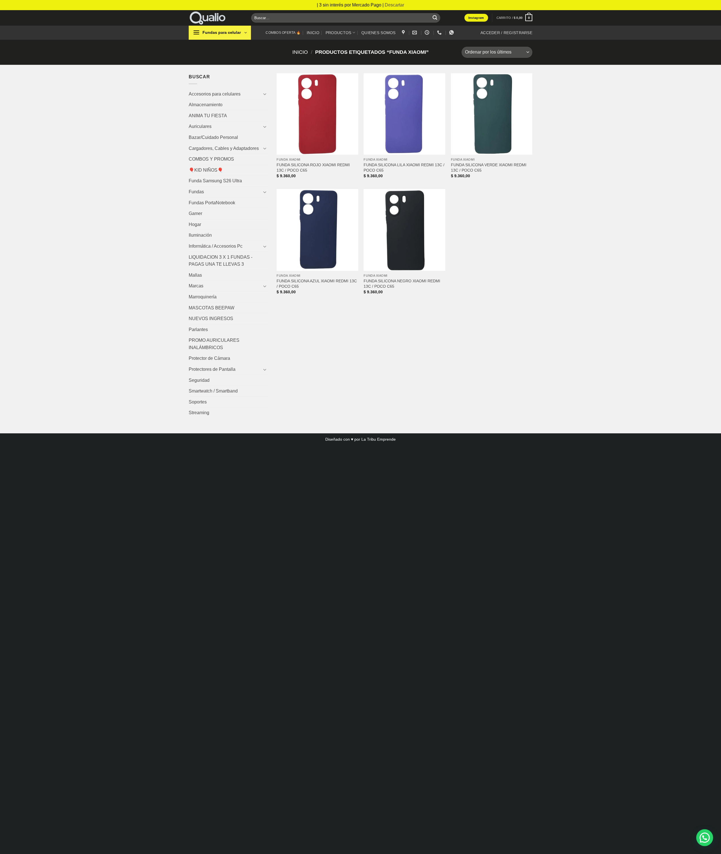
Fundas (196, 191)
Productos (338, 32)
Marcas (196, 285)
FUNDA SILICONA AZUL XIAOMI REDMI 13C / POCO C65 (317, 284)
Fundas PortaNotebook (212, 202)
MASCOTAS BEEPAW (211, 307)
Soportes (198, 402)
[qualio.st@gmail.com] (415, 32)
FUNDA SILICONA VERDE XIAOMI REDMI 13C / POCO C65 (488, 167)
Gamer (195, 213)
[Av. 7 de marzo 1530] (404, 32)
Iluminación (200, 235)
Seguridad (199, 380)
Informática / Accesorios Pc (215, 246)
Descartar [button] (394, 5)
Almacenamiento (205, 104)
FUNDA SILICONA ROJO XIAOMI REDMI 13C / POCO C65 (313, 167)
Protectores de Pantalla (212, 369)
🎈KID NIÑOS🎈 (206, 170)
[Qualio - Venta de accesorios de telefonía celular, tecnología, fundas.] (216, 18)
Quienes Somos (378, 32)
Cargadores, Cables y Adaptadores (224, 148)
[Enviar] (435, 18)
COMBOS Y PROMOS (211, 159)
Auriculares (200, 126)
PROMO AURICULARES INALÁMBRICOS (214, 344)
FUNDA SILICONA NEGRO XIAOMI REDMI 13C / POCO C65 (402, 284)
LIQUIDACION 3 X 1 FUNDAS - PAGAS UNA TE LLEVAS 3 (220, 261)
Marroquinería (203, 296)
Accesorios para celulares (215, 94)
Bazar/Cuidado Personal (213, 137)
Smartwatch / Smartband (213, 391)
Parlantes (198, 329)
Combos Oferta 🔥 (283, 33)
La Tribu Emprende (378, 439)
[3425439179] (440, 32)
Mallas (195, 275)
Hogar (195, 224)
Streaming (199, 412)
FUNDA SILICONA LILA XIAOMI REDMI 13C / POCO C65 (404, 167)
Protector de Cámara (209, 358)
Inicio (313, 32)
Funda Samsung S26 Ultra (215, 180)
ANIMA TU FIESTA (208, 115)
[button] (514, 17)
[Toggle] (265, 93)
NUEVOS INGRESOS (211, 318)
